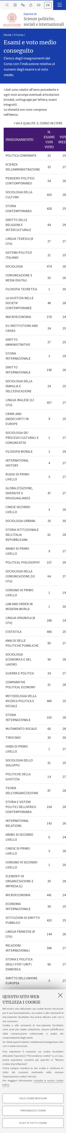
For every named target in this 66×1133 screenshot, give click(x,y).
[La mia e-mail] (39, 5)
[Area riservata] (31, 5)
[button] (59, 5)
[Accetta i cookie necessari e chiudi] (60, 995)
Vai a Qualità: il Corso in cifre (38, 123)
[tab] (48, 5)
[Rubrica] (15, 5)
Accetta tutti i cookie (33, 1123)
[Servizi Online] (23, 5)
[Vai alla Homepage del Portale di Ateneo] (12, 19)
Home (7, 35)
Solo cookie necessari (33, 1098)
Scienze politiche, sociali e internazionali (44, 19)
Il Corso (18, 35)
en (48, 5)
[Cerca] (7, 5)
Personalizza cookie (33, 1110)
